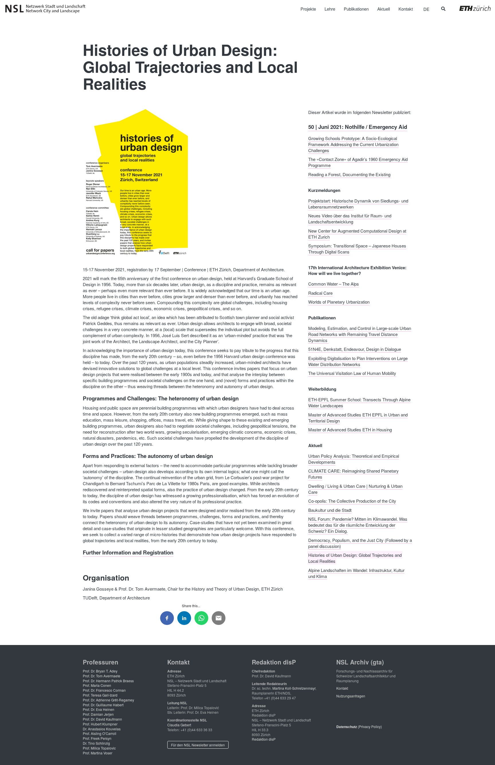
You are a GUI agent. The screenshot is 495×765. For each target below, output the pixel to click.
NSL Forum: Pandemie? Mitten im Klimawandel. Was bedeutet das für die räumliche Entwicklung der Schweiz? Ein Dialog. (357, 525)
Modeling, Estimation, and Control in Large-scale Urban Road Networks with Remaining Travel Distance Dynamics (359, 334)
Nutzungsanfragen (350, 695)
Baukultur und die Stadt (329, 510)
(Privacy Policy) (359, 726)
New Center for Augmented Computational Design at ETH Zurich (357, 233)
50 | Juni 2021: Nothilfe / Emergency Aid (357, 127)
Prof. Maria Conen (97, 685)
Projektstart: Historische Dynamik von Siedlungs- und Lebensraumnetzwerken (358, 203)
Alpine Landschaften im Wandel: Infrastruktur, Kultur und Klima (356, 573)
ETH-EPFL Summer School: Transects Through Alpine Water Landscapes (359, 402)
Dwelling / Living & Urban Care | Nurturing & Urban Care (355, 489)
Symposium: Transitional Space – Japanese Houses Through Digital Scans (357, 249)
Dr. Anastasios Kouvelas (102, 728)
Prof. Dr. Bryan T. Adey (100, 670)
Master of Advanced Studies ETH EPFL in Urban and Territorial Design (358, 417)
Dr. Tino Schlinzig (96, 743)
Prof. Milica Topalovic (99, 748)
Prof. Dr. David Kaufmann (102, 719)
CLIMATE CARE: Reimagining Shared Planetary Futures (353, 474)
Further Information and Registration (128, 552)
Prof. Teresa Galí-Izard (100, 695)
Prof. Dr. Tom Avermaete (101, 675)
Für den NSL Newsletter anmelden (198, 744)
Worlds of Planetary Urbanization (339, 302)
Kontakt (342, 688)
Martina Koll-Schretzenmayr (293, 688)
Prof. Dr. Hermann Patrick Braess (108, 680)
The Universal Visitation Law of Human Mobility (352, 373)
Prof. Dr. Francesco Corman (104, 690)
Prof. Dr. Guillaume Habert (103, 704)
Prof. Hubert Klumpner (100, 723)
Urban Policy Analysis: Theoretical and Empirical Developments (353, 459)
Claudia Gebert (179, 724)
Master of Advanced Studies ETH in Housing (350, 429)
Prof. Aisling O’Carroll (99, 733)
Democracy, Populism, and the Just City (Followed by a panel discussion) (360, 543)
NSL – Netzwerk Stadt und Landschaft (47, 9)
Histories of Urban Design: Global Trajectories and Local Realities (355, 558)
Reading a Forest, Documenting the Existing (349, 174)
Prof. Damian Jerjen (98, 714)
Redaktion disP (264, 739)
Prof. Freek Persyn (97, 738)
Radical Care (320, 293)
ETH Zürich (470, 8)
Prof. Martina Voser (97, 752)
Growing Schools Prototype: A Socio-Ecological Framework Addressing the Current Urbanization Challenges (353, 144)
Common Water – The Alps (333, 284)
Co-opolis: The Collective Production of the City (352, 501)
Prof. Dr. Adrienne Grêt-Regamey (108, 699)
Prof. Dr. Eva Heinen (98, 709)
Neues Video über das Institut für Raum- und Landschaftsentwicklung (349, 219)
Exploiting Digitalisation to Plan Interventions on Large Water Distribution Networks (358, 361)
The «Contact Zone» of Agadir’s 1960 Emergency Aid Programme (358, 162)
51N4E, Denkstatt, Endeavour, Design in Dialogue (354, 349)
